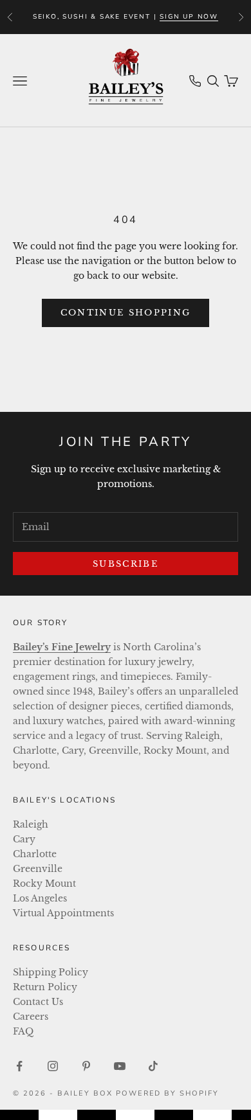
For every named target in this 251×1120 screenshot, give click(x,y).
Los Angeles (40, 898)
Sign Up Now (189, 16)
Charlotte (35, 854)
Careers (30, 1016)
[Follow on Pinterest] (86, 1066)
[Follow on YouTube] (119, 1066)
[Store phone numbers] (195, 81)
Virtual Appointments (63, 913)
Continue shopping (125, 312)
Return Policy (45, 987)
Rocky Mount (44, 883)
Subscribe (125, 563)
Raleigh (30, 824)
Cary (24, 839)
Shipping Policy (50, 972)
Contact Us (38, 1002)
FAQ (23, 1031)
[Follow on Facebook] (19, 1066)
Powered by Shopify (167, 1093)
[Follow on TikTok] (153, 1066)
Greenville (37, 869)
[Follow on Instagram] (52, 1066)
